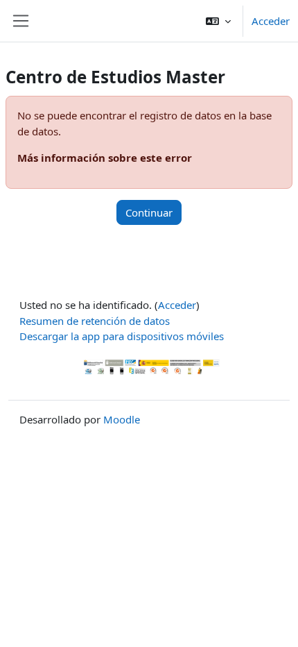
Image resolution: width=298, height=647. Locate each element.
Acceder (271, 21)
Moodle (121, 419)
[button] (218, 21)
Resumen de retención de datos (94, 321)
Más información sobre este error (104, 158)
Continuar (149, 212)
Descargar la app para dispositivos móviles (121, 336)
